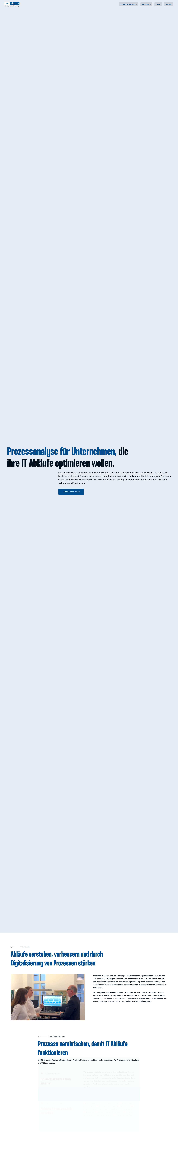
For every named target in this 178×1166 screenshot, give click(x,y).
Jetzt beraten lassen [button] (71, 492)
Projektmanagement (128, 4)
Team (158, 4)
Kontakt (168, 4)
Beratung (145, 4)
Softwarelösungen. (100, 1162)
